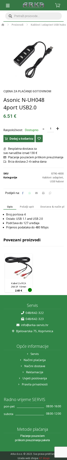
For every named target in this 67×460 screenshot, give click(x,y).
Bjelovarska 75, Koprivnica (34, 331)
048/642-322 (35, 313)
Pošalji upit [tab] (27, 206)
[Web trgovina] (33, 5)
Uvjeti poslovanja (35, 378)
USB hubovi (57, 181)
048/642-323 (35, 319)
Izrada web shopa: (28, 458)
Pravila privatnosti (35, 384)
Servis (35, 354)
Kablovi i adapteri (52, 177)
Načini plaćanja (35, 360)
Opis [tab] (10, 206)
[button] (7, 5)
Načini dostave (34, 366)
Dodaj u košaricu (21, 139)
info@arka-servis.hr (34, 325)
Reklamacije (34, 372)
